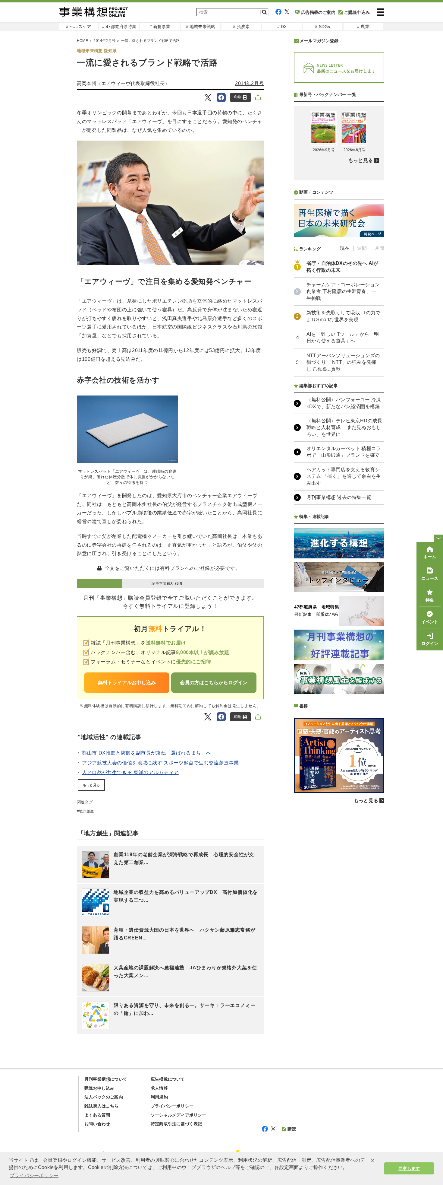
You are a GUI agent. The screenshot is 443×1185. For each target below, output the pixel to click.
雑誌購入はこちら (101, 1106)
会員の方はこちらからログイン (213, 682)
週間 (362, 248)
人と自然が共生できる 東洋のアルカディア (130, 772)
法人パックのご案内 (103, 1097)
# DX (282, 26)
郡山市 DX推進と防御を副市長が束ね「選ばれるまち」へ (146, 752)
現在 (345, 248)
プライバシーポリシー (172, 1106)
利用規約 (159, 1097)
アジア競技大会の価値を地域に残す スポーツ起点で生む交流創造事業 (160, 762)
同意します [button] (409, 1168)
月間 (379, 248)
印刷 (237, 97)
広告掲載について (168, 1079)
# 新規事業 (159, 26)
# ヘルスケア (78, 26)
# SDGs (322, 26)
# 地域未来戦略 (200, 26)
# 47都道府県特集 (119, 26)
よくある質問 (97, 1115)
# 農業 (363, 26)
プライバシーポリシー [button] (34, 1175)
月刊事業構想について (105, 1079)
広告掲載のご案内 (318, 12)
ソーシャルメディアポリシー (178, 1115)
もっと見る (91, 785)
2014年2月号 (104, 41)
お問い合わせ (97, 1124)
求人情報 (159, 1088)
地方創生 (86, 811)
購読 (291, 1129)
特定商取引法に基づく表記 (176, 1124)
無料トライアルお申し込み (127, 682)
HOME (82, 41)
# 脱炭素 (241, 26)
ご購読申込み (357, 12)
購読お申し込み (99, 1088)
